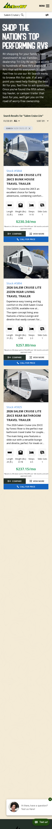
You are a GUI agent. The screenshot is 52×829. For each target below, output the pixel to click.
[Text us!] (41, 823)
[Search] (22, 15)
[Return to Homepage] (15, 5)
